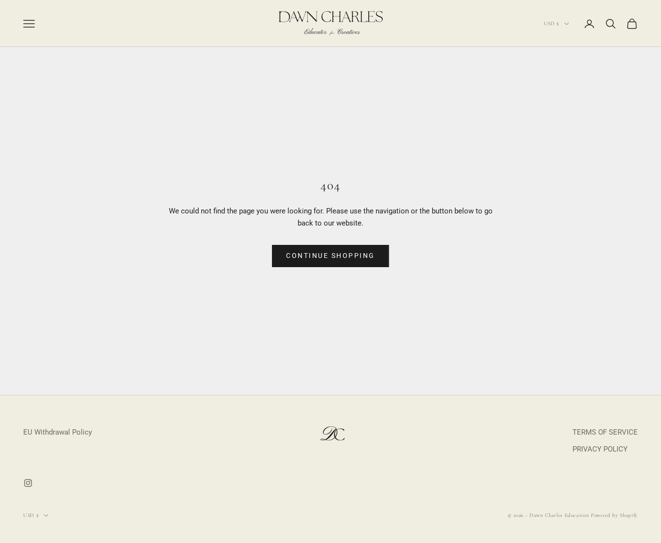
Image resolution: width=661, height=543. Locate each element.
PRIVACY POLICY (600, 449)
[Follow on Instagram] (28, 483)
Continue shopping (330, 255)
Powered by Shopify (614, 515)
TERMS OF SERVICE (605, 432)
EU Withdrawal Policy (57, 432)
